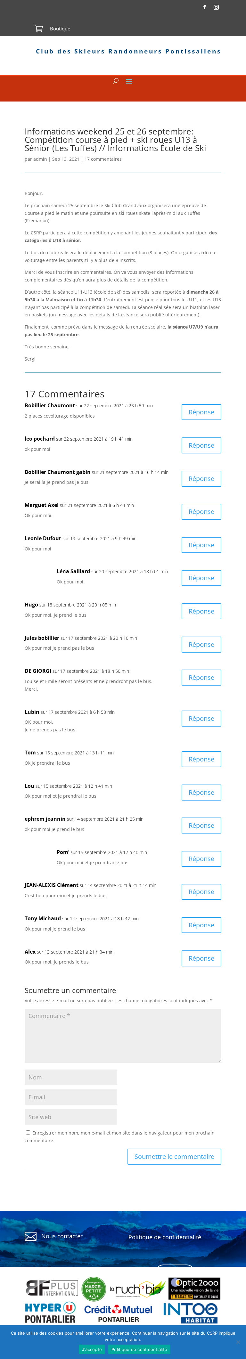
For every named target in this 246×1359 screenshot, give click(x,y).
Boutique (60, 28)
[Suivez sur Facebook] (204, 7)
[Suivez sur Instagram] (216, 7)
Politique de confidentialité (139, 1349)
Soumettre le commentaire (174, 1156)
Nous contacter (62, 1236)
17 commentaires (103, 159)
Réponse (201, 412)
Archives (175, 1272)
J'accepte (92, 1349)
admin (40, 159)
